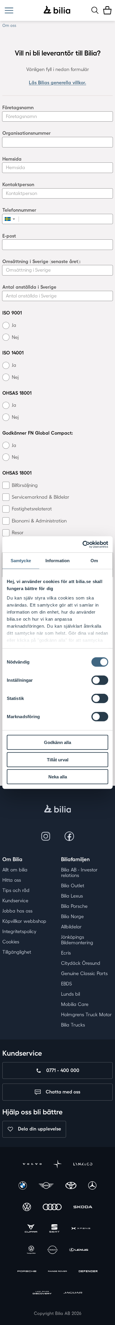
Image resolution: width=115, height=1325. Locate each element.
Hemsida (12, 159)
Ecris (66, 952)
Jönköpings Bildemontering (77, 940)
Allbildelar (71, 926)
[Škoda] (82, 1208)
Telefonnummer (19, 210)
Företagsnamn (18, 107)
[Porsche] (26, 1272)
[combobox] (10, 219)
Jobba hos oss (17, 910)
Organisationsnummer (26, 133)
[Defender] (88, 1272)
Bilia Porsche (74, 906)
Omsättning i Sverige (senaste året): (41, 261)
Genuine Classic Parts (84, 973)
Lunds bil (70, 994)
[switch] (99, 680)
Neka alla (57, 776)
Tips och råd (15, 890)
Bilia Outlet (72, 885)
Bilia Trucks (73, 1024)
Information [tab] (57, 560)
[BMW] (23, 1186)
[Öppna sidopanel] (9, 10)
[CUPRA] (31, 1229)
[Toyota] (70, 1186)
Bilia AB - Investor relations (79, 872)
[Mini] (46, 1186)
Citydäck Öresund (80, 963)
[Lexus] (78, 1251)
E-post (9, 236)
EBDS (66, 983)
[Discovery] (42, 1293)
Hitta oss (11, 880)
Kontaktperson (18, 184)
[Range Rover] (57, 1272)
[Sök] (94, 10)
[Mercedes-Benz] (92, 1186)
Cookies (10, 941)
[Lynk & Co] (82, 1165)
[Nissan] (52, 1251)
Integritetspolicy (19, 931)
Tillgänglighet (16, 952)
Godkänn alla (57, 742)
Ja (14, 325)
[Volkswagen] (27, 1208)
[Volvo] (32, 1165)
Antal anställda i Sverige (29, 287)
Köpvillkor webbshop (24, 921)
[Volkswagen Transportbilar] (31, 1251)
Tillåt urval (57, 759)
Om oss (9, 25)
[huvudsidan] (57, 809)
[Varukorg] (107, 10)
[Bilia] (57, 10)
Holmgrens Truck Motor (86, 1014)
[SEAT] (54, 1229)
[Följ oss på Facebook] (69, 836)
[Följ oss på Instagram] (46, 836)
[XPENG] (80, 1229)
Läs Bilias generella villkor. (57, 82)
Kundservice (15, 900)
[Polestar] (57, 1165)
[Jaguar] (72, 1293)
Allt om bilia (14, 869)
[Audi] (52, 1208)
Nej (15, 337)
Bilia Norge (72, 916)
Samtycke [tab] (21, 560)
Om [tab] (94, 560)
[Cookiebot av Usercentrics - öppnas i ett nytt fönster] (82, 544)
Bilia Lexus (72, 896)
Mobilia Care (74, 1004)
